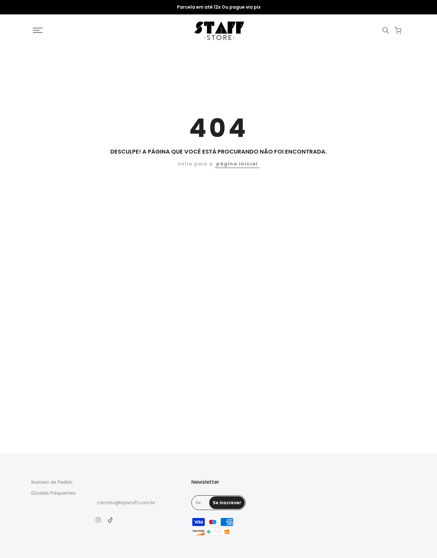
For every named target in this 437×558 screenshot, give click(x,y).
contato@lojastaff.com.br (126, 502)
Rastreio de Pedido (52, 482)
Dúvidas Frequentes (53, 493)
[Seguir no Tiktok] (110, 520)
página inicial (237, 164)
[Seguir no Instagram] (98, 520)
